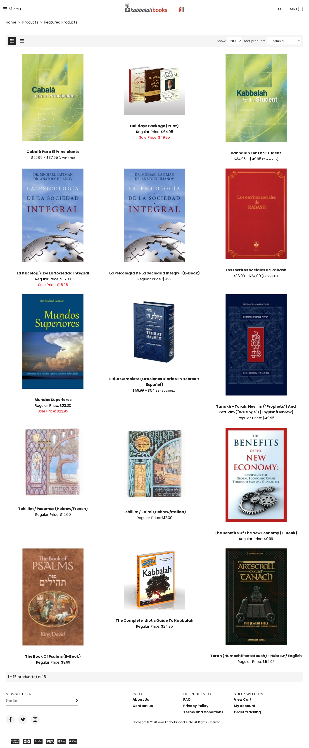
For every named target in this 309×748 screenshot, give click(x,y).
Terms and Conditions (203, 712)
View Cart (243, 699)
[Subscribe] (77, 700)
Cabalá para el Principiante (52, 151)
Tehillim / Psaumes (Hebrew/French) (53, 508)
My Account (244, 705)
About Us (141, 699)
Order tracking (247, 712)
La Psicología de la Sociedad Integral (53, 273)
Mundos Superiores (53, 399)
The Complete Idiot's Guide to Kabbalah (154, 620)
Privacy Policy (195, 705)
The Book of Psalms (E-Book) (53, 656)
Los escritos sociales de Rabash (256, 270)
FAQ (186, 699)
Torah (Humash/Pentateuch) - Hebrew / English (256, 655)
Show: (221, 41)
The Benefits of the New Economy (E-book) (256, 533)
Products (30, 22)
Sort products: (255, 41)
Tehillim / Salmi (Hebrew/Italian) (154, 512)
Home (11, 22)
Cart (296, 9)
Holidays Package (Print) (154, 126)
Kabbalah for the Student (256, 153)
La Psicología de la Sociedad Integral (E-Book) (154, 273)
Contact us (143, 705)
